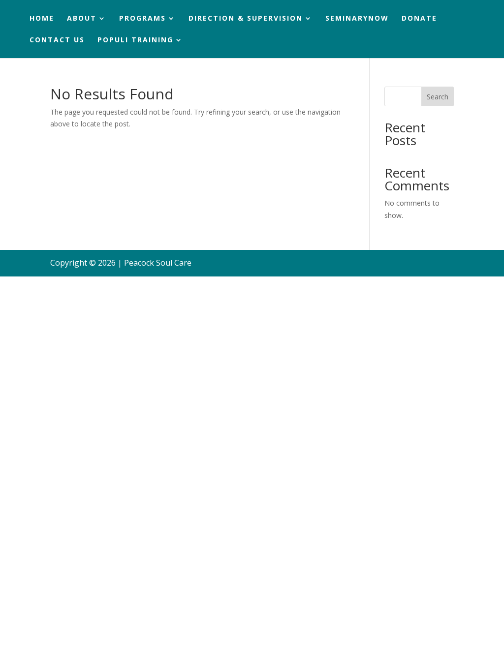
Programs (142, 19)
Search (437, 96)
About (81, 19)
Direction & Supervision (246, 19)
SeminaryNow (357, 19)
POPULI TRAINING (135, 40)
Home (42, 19)
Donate (419, 19)
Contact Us (57, 40)
